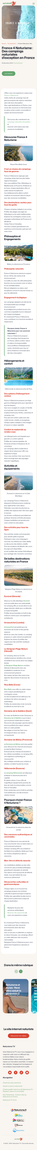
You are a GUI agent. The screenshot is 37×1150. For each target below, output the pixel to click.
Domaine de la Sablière (13, 718)
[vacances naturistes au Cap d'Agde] (18, 1115)
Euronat (27, 601)
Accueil (4, 43)
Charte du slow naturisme (12, 1083)
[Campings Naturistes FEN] (18, 1110)
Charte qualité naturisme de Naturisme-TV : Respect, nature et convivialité (18, 1090)
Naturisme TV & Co (10, 1100)
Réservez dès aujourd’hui (16, 913)
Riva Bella (8, 689)
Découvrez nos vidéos (18, 1036)
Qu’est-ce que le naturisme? (12, 1086)
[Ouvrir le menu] (33, 3)
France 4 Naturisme (11, 95)
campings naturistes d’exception (18, 122)
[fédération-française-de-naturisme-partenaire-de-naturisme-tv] (18, 1120)
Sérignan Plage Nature (14, 665)
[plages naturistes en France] (18, 1130)
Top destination (12, 43)
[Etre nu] (18, 1125)
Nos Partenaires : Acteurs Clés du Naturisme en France (14, 1096)
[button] (21, 971)
